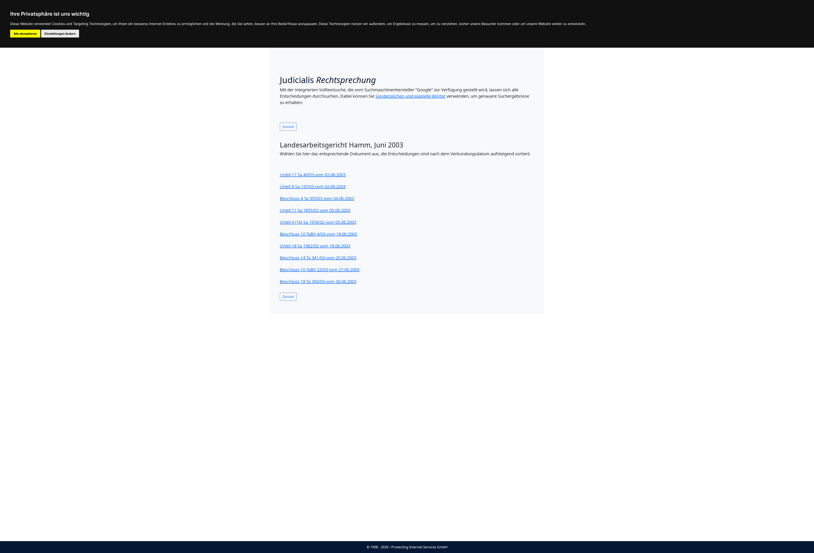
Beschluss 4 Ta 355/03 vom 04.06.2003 (317, 198)
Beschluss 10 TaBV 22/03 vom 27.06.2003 (319, 269)
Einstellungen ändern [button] (60, 33)
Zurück (288, 126)
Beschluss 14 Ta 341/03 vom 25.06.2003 (318, 258)
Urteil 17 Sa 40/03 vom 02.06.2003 (313, 175)
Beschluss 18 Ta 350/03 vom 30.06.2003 (318, 281)
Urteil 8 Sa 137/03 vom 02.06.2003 (313, 186)
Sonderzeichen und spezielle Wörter (410, 96)
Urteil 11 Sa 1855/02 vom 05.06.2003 (315, 210)
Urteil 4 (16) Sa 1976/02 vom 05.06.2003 (318, 222)
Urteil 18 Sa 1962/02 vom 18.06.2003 (315, 246)
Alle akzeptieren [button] (25, 33)
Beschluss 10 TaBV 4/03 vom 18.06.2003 (318, 234)
